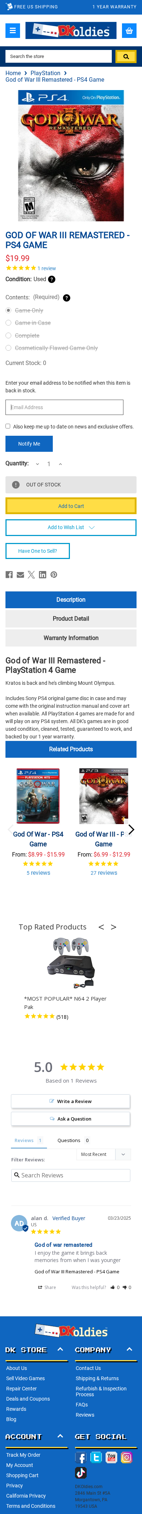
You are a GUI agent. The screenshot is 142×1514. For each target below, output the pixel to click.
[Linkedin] (42, 575)
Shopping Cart (22, 1475)
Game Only (29, 310)
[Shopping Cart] (129, 30)
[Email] (20, 575)
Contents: (32, 297)
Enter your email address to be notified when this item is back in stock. (67, 386)
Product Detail (71, 618)
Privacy (14, 1485)
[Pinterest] (54, 575)
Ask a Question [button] (74, 1118)
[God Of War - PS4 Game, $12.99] (38, 796)
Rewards (16, 1409)
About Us (16, 1368)
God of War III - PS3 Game (104, 839)
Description (71, 599)
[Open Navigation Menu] (12, 30)
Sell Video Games (25, 1378)
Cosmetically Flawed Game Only (56, 348)
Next (131, 830)
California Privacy (26, 1496)
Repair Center (21, 1388)
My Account (19, 1465)
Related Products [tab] (71, 749)
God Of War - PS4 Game (38, 839)
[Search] (126, 56)
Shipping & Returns (97, 1378)
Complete (27, 335)
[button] (103, 926)
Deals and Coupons (28, 1399)
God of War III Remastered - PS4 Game (77, 1271)
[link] (71, 267)
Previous (11, 830)
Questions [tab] (69, 1140)
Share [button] (49, 1287)
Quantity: (17, 463)
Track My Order (23, 1455)
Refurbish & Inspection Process (101, 1391)
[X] (31, 575)
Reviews (85, 1415)
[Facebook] (9, 575)
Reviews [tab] (24, 1140)
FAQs (82, 1405)
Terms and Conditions (30, 1506)
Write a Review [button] (74, 1101)
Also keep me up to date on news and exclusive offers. (73, 427)
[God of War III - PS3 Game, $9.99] (104, 796)
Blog (11, 1419)
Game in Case (33, 322)
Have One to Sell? (37, 551)
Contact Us (88, 1368)
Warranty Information (71, 637)
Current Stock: (25, 363)
